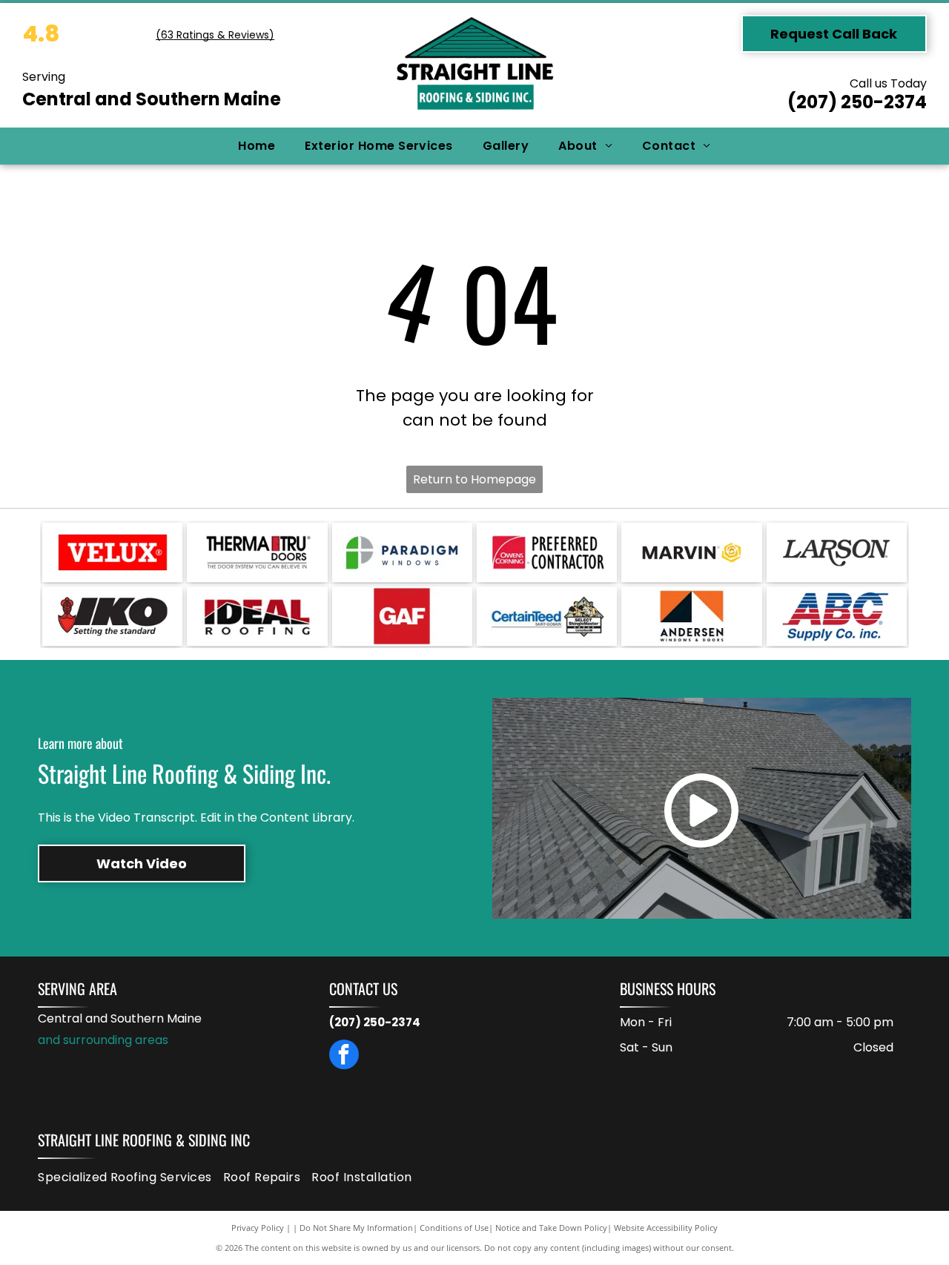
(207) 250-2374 (857, 102)
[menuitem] (256, 146)
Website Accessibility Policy (666, 1227)
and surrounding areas (103, 1039)
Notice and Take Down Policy (551, 1227)
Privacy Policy (257, 1227)
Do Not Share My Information (356, 1227)
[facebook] (344, 1056)
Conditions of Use (454, 1227)
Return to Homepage (474, 479)
